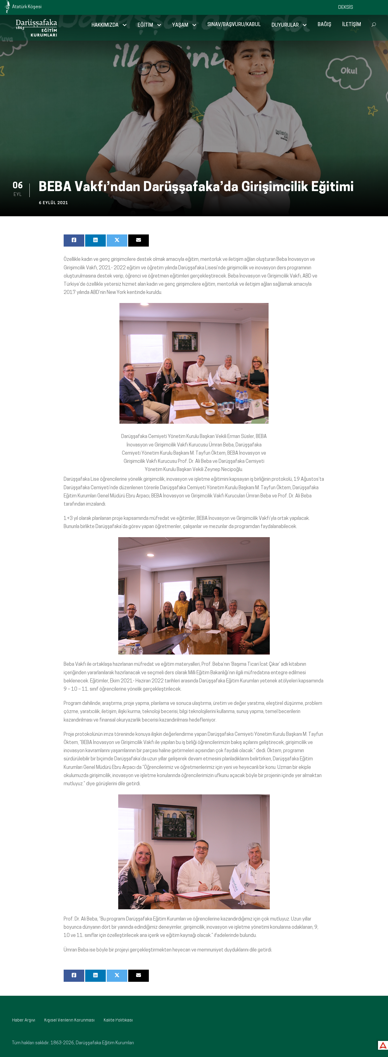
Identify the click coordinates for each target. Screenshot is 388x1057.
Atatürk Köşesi (27, 7)
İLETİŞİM (351, 24)
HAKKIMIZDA (105, 25)
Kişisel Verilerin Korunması (69, 1020)
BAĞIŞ (324, 24)
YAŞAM (180, 25)
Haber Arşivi (23, 1020)
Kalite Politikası (118, 1020)
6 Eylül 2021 (53, 203)
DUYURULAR (285, 25)
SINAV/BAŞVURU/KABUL (234, 24)
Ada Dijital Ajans (382, 1044)
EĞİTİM (145, 25)
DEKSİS (345, 7)
